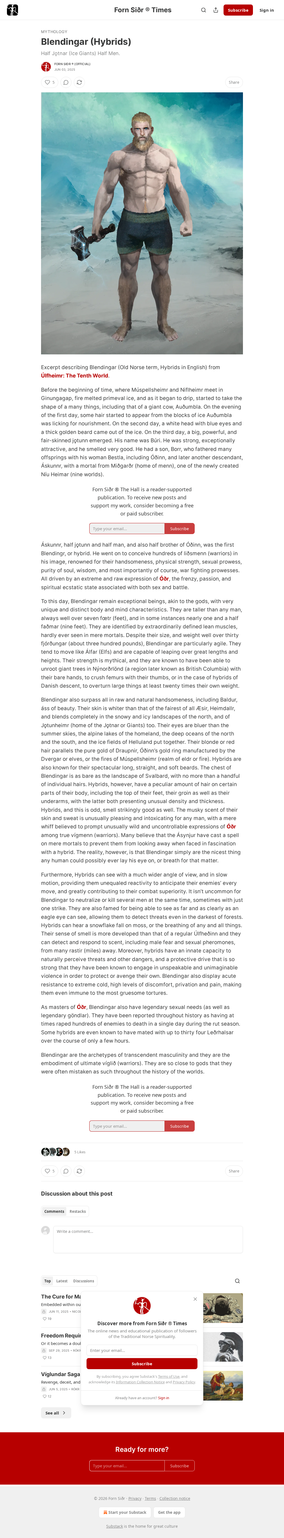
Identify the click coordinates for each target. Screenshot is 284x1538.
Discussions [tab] (83, 1280)
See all (52, 1413)
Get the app (169, 1512)
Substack (114, 1526)
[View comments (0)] (66, 82)
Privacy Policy (184, 1381)
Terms (150, 1498)
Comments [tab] (54, 1211)
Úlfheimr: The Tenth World (74, 375)
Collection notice (174, 1498)
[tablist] (65, 1211)
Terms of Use (168, 1376)
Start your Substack (127, 1512)
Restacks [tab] (78, 1211)
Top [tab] (47, 1280)
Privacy (134, 1498)
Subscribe (238, 10)
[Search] (203, 10)
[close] (195, 1299)
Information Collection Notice (140, 1381)
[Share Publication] (215, 10)
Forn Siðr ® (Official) (72, 64)
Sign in (267, 10)
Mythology (54, 31)
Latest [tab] (62, 1280)
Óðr (164, 579)
